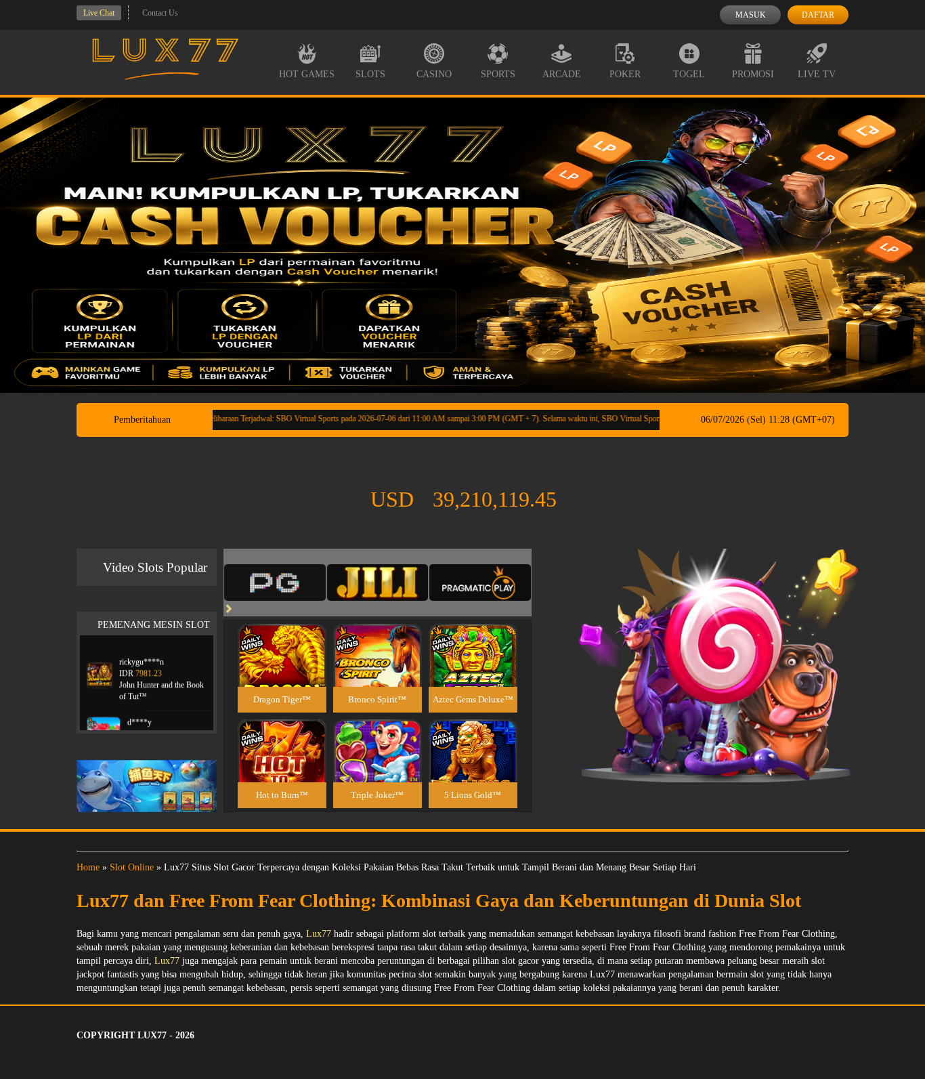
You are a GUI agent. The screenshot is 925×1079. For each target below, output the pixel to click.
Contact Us (160, 13)
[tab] (275, 582)
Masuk (750, 15)
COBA (282, 639)
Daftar (818, 15)
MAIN (282, 669)
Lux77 (318, 934)
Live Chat (98, 13)
